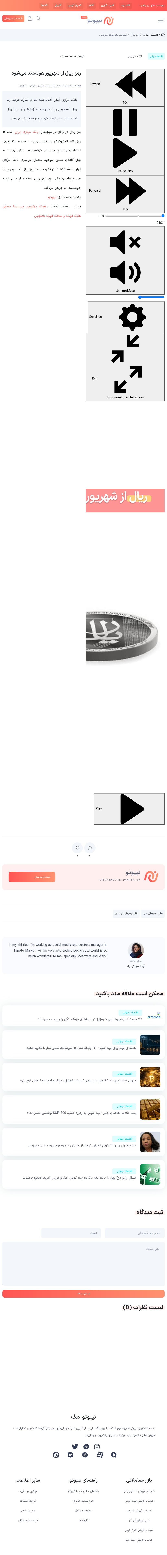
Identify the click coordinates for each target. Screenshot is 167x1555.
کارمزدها (83, 1520)
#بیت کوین (107, 5)
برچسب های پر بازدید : (151, 6)
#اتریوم (125, 5)
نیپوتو (52, 197)
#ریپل (58, 5)
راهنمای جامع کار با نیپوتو (83, 1491)
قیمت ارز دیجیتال (13, 18)
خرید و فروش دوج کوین (139, 1530)
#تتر (91, 5)
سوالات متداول (83, 1511)
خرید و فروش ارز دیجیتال (139, 1491)
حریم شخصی (28, 1511)
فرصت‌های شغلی (28, 1520)
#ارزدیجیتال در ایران (126, 914)
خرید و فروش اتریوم (139, 1511)
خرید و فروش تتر (139, 1520)
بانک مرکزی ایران (26, 132)
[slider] (151, 215)
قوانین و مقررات (27, 1491)
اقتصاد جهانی (130, 1013)
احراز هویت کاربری (83, 1501)
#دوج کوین (74, 5)
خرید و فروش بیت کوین (139, 1501)
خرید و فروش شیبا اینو (139, 1540)
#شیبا (44, 5)
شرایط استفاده (28, 1501)
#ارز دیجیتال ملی (153, 914)
